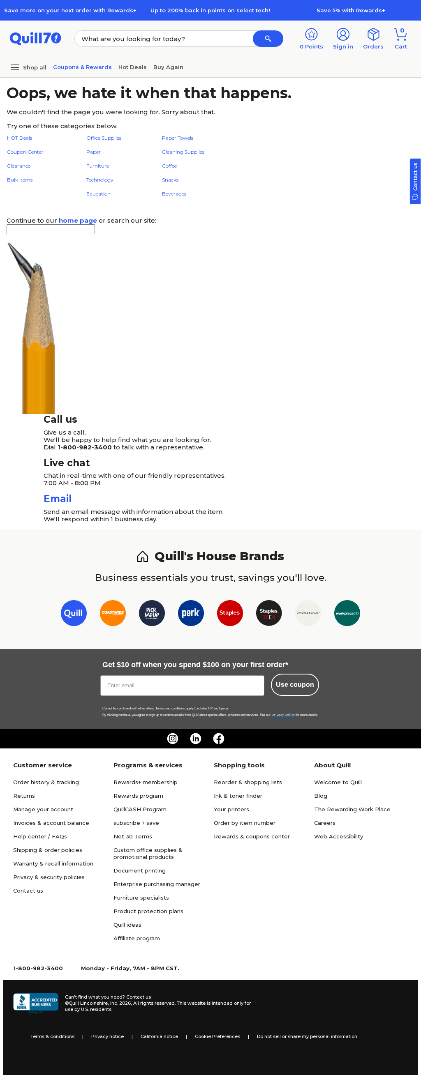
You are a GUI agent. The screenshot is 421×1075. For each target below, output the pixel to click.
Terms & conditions (52, 1036)
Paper (93, 152)
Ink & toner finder (238, 795)
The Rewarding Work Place (352, 809)
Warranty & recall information (53, 863)
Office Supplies (103, 138)
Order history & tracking (46, 782)
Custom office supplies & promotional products (148, 853)
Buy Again (168, 67)
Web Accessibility (338, 836)
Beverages (174, 194)
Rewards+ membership (145, 782)
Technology (99, 180)
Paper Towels (177, 138)
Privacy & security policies (49, 877)
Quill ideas (127, 924)
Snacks (170, 180)
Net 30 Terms (132, 836)
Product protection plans (148, 911)
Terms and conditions (170, 708)
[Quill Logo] (35, 38)
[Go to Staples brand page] (230, 614)
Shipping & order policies (47, 850)
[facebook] (218, 738)
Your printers (231, 809)
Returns (24, 795)
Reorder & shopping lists (248, 782)
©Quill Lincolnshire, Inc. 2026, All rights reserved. (120, 1003)
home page (78, 220)
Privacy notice (107, 1036)
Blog (320, 795)
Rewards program (138, 795)
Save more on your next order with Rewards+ (70, 10)
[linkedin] (195, 738)
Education (98, 194)
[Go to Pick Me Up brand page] (151, 614)
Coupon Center (25, 152)
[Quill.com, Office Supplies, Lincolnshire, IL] (35, 1003)
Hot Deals (132, 67)
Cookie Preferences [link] (217, 1036)
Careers (324, 822)
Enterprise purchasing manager (156, 884)
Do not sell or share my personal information (307, 1036)
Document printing (139, 870)
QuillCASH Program (140, 809)
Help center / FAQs (40, 836)
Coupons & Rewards (82, 67)
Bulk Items (19, 180)
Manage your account (43, 809)
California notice (159, 1036)
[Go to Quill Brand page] (73, 614)
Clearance (18, 166)
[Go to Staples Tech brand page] (269, 614)
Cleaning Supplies (183, 152)
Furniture (97, 166)
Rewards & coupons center (252, 836)
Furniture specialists (141, 897)
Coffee (169, 166)
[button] (268, 38)
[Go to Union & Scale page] (308, 614)
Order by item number (244, 822)
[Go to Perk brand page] (190, 614)
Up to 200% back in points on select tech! (210, 10)
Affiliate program (136, 938)
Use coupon (295, 684)
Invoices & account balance (51, 822)
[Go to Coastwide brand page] (112, 614)
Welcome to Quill (338, 782)
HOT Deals (19, 138)
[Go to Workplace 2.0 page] (347, 614)
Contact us (28, 890)
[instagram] (172, 738)
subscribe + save (136, 822)
